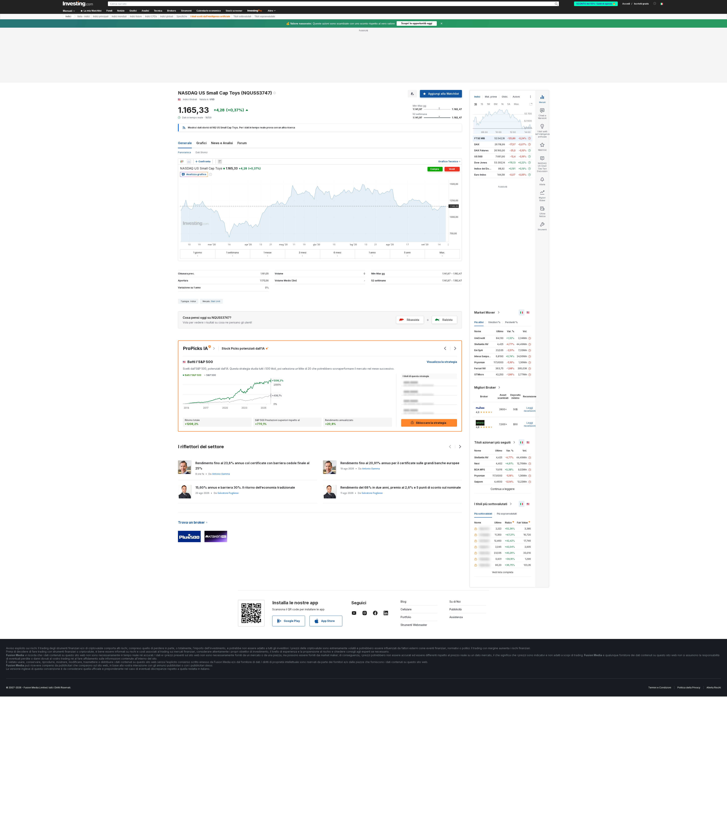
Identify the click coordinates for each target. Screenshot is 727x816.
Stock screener (234, 10)
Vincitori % (494, 322)
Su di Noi (455, 601)
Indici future (136, 16)
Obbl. (505, 96)
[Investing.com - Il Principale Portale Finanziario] (78, 3)
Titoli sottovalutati (242, 16)
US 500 (478, 156)
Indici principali (100, 16)
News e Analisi (222, 143)
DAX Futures (481, 150)
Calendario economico (209, 10)
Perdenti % (511, 322)
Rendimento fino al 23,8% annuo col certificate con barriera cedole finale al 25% (252, 465)
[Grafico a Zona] (189, 161)
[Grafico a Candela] (182, 161)
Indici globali (166, 16)
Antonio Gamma (221, 473)
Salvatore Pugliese (228, 493)
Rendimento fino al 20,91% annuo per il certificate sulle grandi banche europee (399, 463)
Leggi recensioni (530, 409)
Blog (403, 601)
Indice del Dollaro (484, 168)
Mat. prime (491, 96)
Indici (68, 16)
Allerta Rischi (714, 687)
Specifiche (181, 16)
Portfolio (406, 617)
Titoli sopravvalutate (264, 16)
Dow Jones (480, 162)
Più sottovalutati (483, 513)
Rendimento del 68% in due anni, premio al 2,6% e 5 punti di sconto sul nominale (400, 487)
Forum (242, 143)
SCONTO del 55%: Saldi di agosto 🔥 (595, 3)
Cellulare (406, 609)
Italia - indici (83, 16)
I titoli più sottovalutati (490, 504)
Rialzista (447, 319)
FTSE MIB (479, 138)
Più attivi (479, 322)
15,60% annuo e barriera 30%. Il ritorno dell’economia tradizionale (245, 487)
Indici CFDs (151, 16)
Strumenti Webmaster (414, 624)
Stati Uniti (215, 301)
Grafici (201, 143)
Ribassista (413, 319)
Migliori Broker (485, 387)
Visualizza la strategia (442, 361)
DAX (476, 144)
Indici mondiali (119, 16)
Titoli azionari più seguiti (492, 442)
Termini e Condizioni (659, 687)
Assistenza (456, 617)
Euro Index (480, 174)
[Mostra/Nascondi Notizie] (220, 161)
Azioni (516, 96)
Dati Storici (201, 152)
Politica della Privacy (688, 687)
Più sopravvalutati (507, 513)
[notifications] (655, 3)
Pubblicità (455, 609)
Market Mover (484, 312)
